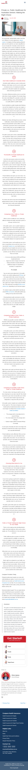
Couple (9, 651)
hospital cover (11, 246)
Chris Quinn (15, 675)
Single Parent (11, 662)
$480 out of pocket (10, 291)
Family (9, 657)
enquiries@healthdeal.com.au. (11, 599)
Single (9, 646)
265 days (21, 275)
